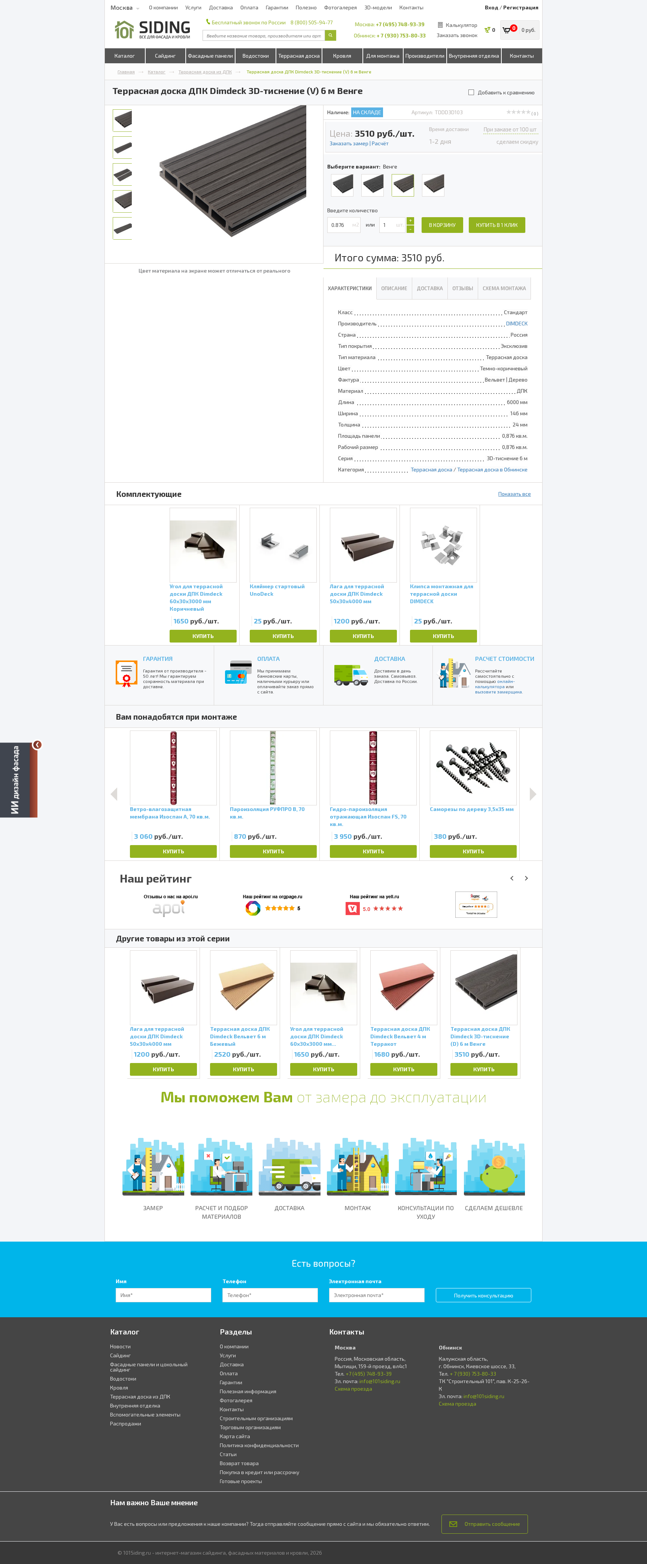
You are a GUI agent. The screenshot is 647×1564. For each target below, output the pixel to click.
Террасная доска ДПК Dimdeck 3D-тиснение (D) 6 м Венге (480, 1036)
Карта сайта (235, 1436)
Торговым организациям (250, 1427)
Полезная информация (248, 1391)
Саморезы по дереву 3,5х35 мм (472, 809)
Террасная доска (299, 55)
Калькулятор (461, 25)
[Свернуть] (37, 744)
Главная (126, 71)
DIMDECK (517, 323)
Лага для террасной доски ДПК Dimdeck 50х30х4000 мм (357, 593)
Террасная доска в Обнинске (492, 469)
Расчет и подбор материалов (221, 1212)
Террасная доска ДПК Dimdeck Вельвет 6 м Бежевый (240, 1036)
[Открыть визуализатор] (18, 781)
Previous (113, 794)
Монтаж (357, 1207)
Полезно (306, 7)
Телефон (234, 1281)
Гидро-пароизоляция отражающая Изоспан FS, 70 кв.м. (368, 816)
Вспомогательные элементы (145, 1414)
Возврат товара (239, 1463)
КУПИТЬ (203, 636)
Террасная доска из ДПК (205, 71)
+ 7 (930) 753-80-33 (401, 35)
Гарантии (277, 7)
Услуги (193, 7)
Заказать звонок (457, 35)
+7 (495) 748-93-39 (400, 24)
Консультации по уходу (426, 1212)
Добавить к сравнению (506, 92)
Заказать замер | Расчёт (359, 143)
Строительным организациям (256, 1418)
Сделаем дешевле (494, 1207)
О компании (163, 7)
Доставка (221, 7)
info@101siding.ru (379, 1381)
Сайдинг (165, 55)
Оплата (249, 7)
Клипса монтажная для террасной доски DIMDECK (441, 593)
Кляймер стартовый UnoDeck (277, 590)
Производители (424, 55)
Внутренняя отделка (474, 55)
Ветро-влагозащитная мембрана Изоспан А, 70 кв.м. (170, 813)
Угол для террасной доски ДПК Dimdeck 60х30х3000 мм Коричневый (196, 595)
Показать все (514, 494)
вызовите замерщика (498, 691)
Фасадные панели (210, 55)
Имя (121, 1281)
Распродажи (125, 1423)
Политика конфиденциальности (259, 1445)
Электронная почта (355, 1281)
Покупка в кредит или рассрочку (259, 1472)
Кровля (342, 55)
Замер (153, 1207)
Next (533, 794)
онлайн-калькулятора (495, 683)
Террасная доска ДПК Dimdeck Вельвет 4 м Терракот (400, 1036)
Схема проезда (353, 1388)
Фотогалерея (340, 7)
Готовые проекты (241, 1481)
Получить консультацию (483, 1295)
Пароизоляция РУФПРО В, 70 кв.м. (267, 813)
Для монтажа (383, 55)
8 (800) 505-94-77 (311, 22)
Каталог (125, 55)
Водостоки (256, 55)
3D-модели (378, 7)
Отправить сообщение (492, 1524)
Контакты (411, 7)
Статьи (228, 1454)
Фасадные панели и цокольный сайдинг (149, 1367)
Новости (120, 1346)
